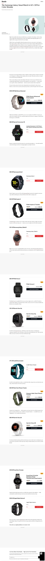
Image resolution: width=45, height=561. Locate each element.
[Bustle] (4, 1)
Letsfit (16, 382)
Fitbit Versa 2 (13, 301)
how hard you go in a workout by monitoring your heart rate (23, 46)
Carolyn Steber (4, 32)
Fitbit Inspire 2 (13, 221)
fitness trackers (14, 43)
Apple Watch (22, 519)
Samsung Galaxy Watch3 (37, 248)
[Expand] (40, 552)
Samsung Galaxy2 (27, 193)
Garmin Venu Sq (18, 330)
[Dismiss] (43, 552)
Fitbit (16, 114)
